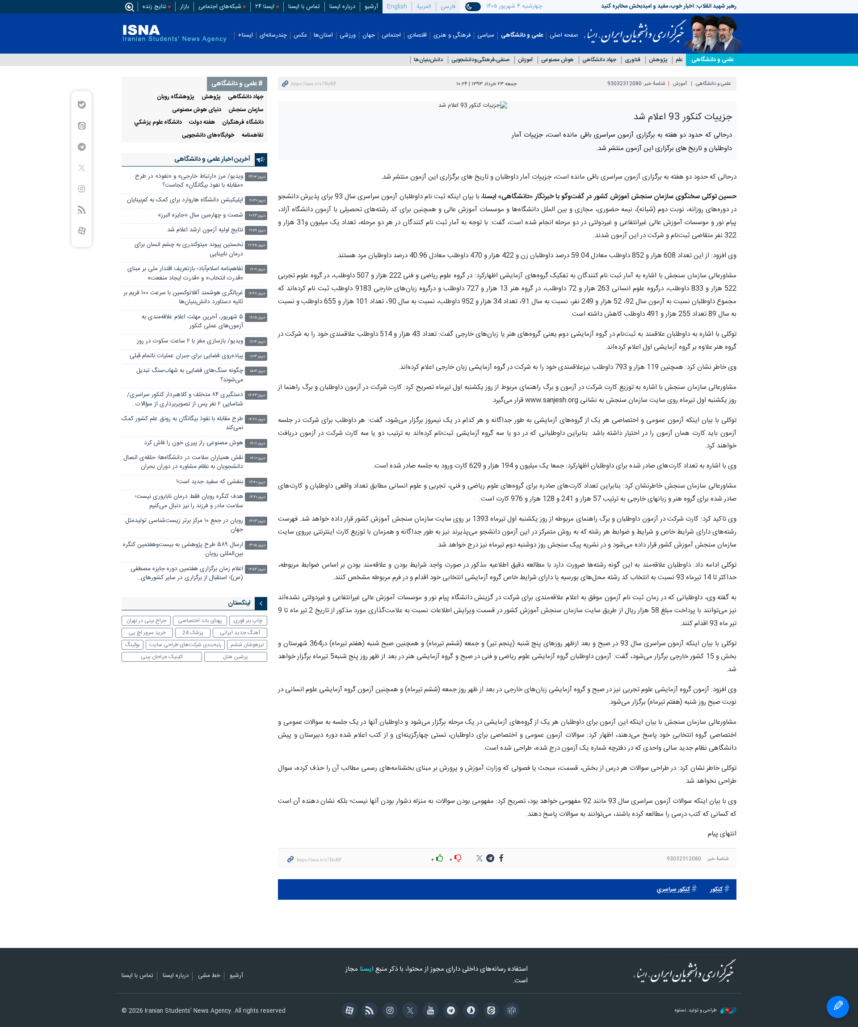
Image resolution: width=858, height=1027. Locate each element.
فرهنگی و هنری (452, 35)
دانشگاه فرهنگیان (243, 122)
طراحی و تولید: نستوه (696, 1010)
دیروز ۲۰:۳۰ (257, 201)
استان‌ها (323, 35)
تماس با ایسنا (304, 7)
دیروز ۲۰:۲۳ (257, 216)
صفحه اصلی (564, 35)
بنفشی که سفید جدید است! (210, 482)
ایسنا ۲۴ (264, 7)
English (397, 7)
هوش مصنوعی (557, 60)
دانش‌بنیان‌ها (428, 60)
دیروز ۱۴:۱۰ (257, 458)
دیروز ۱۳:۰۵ (257, 545)
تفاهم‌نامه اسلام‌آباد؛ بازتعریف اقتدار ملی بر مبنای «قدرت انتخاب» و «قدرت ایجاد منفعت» (185, 273)
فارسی (448, 7)
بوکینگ (132, 644)
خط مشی (209, 976)
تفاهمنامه (253, 135)
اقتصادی (417, 35)
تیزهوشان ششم (247, 644)
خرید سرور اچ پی (147, 632)
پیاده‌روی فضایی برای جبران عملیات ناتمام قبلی (186, 356)
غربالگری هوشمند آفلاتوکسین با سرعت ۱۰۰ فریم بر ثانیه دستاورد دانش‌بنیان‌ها (183, 297)
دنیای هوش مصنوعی (196, 110)
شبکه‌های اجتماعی (219, 7)
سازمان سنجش (246, 110)
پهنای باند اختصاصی (200, 620)
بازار (184, 7)
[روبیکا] (510, 1011)
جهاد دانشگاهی (599, 60)
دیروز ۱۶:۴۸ (256, 293)
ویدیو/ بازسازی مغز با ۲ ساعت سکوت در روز (190, 341)
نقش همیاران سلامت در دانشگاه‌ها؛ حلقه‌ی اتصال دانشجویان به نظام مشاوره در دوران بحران (183, 462)
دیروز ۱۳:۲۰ (257, 497)
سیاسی (485, 35)
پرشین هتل (235, 656)
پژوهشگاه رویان (175, 97)
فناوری (632, 60)
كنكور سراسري (673, 889)
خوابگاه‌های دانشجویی (208, 135)
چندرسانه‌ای (273, 35)
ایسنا (635, 28)
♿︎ (838, 1007)
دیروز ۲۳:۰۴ (256, 177)
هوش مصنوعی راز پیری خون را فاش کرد (193, 443)
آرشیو (371, 7)
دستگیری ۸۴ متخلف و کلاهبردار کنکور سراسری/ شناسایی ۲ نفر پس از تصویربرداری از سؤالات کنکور (185, 400)
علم (679, 60)
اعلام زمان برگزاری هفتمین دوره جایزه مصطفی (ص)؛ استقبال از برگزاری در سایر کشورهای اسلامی (186, 574)
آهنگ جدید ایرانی (240, 632)
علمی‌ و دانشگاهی (712, 60)
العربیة (423, 7)
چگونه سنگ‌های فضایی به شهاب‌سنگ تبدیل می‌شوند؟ (189, 375)
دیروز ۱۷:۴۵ (256, 245)
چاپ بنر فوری (248, 620)
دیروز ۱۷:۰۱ (257, 269)
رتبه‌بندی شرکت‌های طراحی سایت (185, 644)
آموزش (525, 60)
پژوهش (658, 60)
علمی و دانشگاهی (522, 35)
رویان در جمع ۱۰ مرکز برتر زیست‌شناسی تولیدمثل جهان (184, 525)
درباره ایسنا (342, 7)
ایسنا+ (245, 35)
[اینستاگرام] (388, 1011)
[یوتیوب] (429, 1011)
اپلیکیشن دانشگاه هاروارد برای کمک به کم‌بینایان (185, 200)
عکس (300, 35)
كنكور (717, 889)
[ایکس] (409, 1011)
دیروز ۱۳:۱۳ (257, 521)
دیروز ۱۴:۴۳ (256, 395)
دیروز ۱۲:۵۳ (256, 569)
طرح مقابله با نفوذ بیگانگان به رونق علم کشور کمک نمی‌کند (182, 423)
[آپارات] (348, 1011)
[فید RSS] (368, 1011)
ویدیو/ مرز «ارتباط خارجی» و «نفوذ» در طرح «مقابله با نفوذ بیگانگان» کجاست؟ (189, 181)
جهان (368, 35)
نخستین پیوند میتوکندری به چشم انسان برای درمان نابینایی (189, 249)
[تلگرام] (449, 1011)
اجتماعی (391, 35)
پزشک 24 (192, 632)
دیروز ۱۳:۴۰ (257, 482)
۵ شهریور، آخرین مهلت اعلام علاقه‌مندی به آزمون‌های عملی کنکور (192, 322)
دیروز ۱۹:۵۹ (257, 231)
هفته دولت (202, 122)
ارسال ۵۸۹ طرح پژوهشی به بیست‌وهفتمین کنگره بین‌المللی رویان (183, 549)
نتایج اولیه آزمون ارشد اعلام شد (205, 230)
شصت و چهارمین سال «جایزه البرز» (200, 215)
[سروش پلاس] (469, 1011)
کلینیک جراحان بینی (162, 656)
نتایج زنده (154, 7)
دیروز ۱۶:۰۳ (257, 356)
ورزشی (348, 35)
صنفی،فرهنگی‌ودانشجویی (480, 60)
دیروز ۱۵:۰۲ (257, 371)
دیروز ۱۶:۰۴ (257, 342)
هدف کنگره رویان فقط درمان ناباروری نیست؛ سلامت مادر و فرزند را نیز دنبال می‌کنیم (189, 501)
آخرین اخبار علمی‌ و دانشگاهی (212, 159)
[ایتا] (489, 1011)
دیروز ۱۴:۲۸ (256, 419)
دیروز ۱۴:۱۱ (257, 444)
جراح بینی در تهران (146, 620)
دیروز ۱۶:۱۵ (257, 318)
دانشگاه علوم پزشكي (158, 122)
